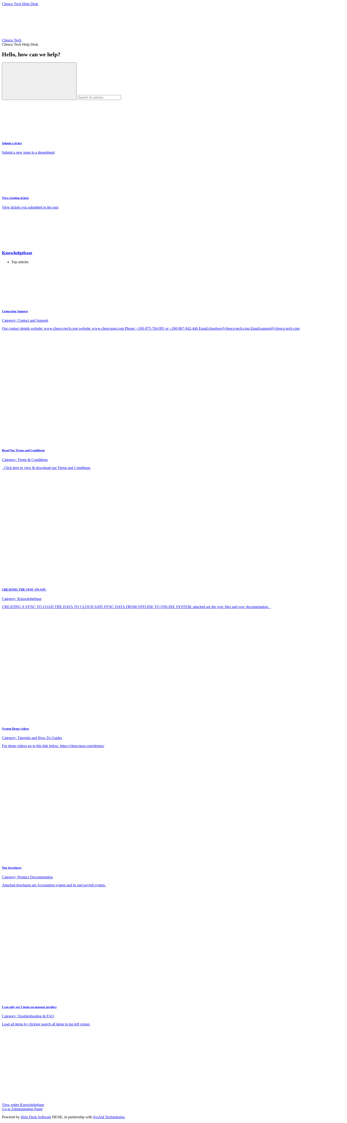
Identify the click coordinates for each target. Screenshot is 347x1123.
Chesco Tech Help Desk (20, 4)
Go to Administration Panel (22, 1109)
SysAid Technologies (109, 1117)
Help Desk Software (36, 1117)
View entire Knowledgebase (23, 1105)
